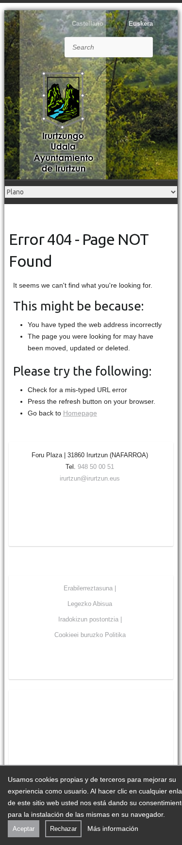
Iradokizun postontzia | (90, 619)
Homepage (80, 413)
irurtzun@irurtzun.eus (90, 478)
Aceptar (23, 828)
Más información (112, 828)
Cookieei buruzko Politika (90, 634)
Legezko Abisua (89, 603)
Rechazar (63, 828)
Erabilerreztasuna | (90, 588)
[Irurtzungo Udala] (63, 122)
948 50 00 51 (96, 466)
